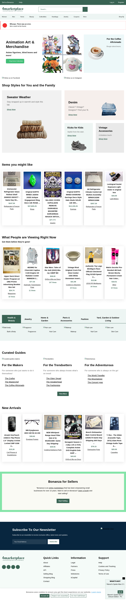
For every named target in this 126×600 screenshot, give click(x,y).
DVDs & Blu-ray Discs (52, 279)
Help (20, 2)
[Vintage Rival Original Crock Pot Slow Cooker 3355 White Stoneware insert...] (73, 272)
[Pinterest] (13, 567)
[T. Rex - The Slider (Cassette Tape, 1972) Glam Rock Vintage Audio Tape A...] (114, 438)
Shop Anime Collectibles (16, 61)
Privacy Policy (103, 570)
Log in (112, 2)
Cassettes (114, 452)
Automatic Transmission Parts (32, 286)
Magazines (12, 293)
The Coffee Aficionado (14, 385)
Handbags (55, 16)
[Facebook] (4, 567)
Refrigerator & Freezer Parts (11, 208)
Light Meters (114, 199)
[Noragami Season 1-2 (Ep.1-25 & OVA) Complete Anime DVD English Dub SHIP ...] (73, 438)
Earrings (73, 209)
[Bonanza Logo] (13, 9)
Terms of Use (103, 574)
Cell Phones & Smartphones (12, 454)
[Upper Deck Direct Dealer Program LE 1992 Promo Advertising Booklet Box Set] (11, 272)
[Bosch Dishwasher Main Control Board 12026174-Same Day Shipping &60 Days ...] (93, 438)
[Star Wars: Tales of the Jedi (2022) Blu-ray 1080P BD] (52, 272)
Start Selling (63, 501)
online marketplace (56, 488)
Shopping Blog (49, 578)
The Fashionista (53, 385)
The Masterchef (12, 382)
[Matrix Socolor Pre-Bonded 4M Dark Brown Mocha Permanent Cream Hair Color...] (114, 272)
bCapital (74, 578)
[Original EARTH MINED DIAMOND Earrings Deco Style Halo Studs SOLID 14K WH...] (73, 198)
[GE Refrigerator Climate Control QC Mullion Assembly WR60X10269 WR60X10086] (93, 198)
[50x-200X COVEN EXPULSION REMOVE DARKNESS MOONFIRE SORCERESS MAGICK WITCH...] (52, 198)
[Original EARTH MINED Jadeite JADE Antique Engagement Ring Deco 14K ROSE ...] (32, 198)
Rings (32, 209)
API (44, 570)
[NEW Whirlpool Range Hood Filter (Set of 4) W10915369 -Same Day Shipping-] (52, 438)
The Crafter (10, 378)
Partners (74, 566)
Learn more (96, 592)
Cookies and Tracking (106, 566)
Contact (46, 581)
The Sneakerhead (54, 382)
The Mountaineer (95, 379)
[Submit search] (85, 9)
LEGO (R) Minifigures (93, 283)
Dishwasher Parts (94, 449)
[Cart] (122, 9)
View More (63, 394)
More (85, 16)
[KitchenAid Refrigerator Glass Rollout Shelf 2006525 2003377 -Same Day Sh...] (11, 198)
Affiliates (46, 566)
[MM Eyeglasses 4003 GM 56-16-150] (32, 438)
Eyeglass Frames (32, 439)
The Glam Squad (53, 378)
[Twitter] (9, 567)
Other (114, 285)
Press (73, 570)
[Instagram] (18, 567)
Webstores (75, 574)
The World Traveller (96, 375)
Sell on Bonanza (8, 2)
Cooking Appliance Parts (52, 450)
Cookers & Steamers (73, 285)
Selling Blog (48, 574)
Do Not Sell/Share (78, 596)
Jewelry (66, 16)
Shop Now (11, 110)
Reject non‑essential (60, 596)
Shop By (121, 16)
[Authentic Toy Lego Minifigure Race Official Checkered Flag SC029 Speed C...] (93, 272)
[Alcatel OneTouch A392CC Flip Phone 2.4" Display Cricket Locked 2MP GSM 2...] (11, 438)
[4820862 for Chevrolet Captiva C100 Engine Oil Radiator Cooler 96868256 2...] (32, 272)
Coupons (76, 16)
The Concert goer (95, 382)
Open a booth (83, 491)
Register (121, 2)
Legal (73, 563)
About (45, 563)
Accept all (44, 596)
